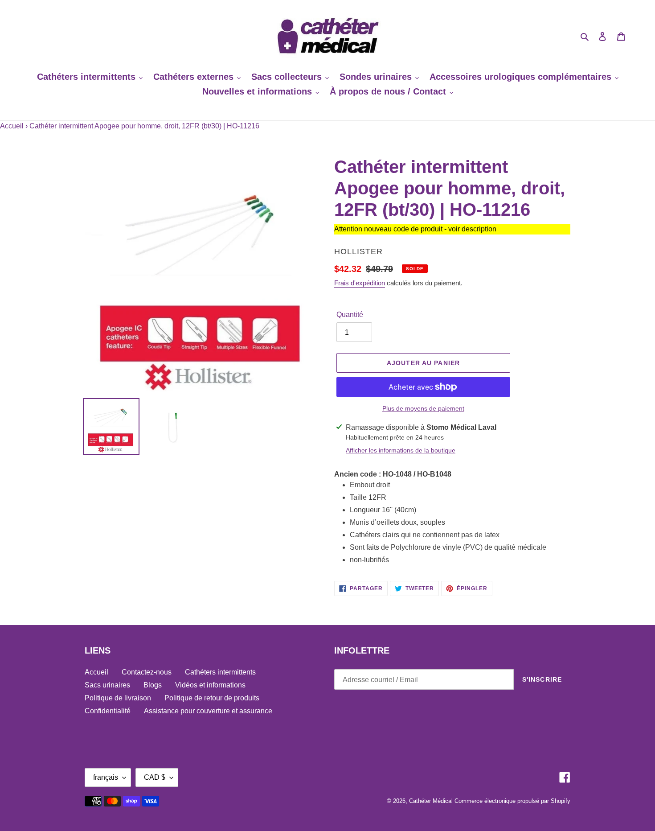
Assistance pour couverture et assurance (208, 711)
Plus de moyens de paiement (423, 408)
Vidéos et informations (210, 685)
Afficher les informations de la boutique (400, 450)
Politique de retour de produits (211, 698)
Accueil (12, 126)
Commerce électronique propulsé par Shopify (512, 801)
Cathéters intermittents (220, 672)
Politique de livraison (118, 698)
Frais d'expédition (359, 283)
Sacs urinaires (107, 685)
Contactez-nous (147, 672)
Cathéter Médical (431, 801)
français (105, 777)
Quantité (349, 314)
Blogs (152, 685)
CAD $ (154, 777)
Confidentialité (108, 711)
